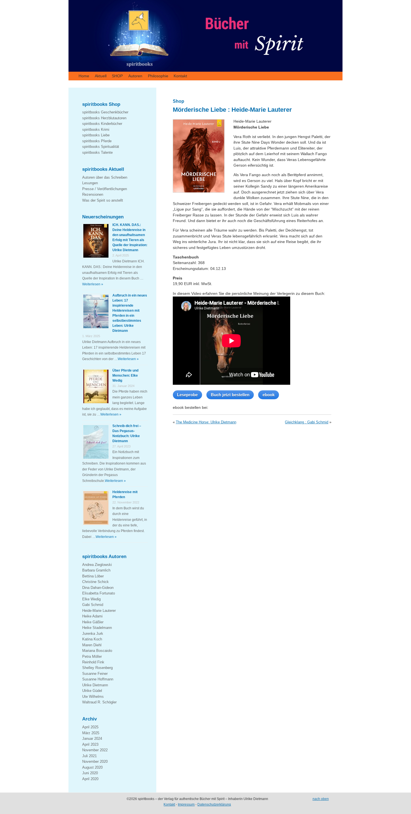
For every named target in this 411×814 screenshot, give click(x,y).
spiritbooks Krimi (95, 129)
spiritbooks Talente (97, 152)
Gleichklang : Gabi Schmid (306, 422)
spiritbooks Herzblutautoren (104, 118)
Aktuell (101, 76)
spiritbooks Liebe (96, 135)
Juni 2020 (90, 773)
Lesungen (90, 183)
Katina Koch (92, 639)
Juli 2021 (89, 756)
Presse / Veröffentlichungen (104, 189)
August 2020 (92, 767)
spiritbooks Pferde (97, 141)
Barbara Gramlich (96, 570)
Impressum (186, 804)
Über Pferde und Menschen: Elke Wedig (125, 375)
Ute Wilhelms (93, 696)
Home (84, 76)
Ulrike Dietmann (95, 685)
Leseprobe (187, 394)
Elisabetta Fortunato (98, 593)
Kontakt (180, 76)
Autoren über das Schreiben (104, 177)
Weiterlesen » (92, 284)
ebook (269, 394)
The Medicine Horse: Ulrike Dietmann (206, 422)
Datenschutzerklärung (214, 804)
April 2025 (90, 727)
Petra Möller (92, 656)
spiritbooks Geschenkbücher (105, 112)
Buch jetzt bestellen (230, 394)
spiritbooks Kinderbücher (102, 124)
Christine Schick (95, 582)
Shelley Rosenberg (97, 668)
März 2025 (90, 733)
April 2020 (90, 779)
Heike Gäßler (92, 622)
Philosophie (158, 76)
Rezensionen (92, 194)
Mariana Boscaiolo (97, 651)
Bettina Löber (93, 576)
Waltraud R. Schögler (99, 702)
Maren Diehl (91, 645)
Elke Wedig (91, 599)
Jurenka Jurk (92, 633)
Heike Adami (92, 616)
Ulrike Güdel (92, 691)
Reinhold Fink (93, 662)
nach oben (321, 799)
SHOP (117, 76)
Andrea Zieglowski (97, 565)
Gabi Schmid (92, 605)
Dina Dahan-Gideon (98, 588)
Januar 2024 (92, 738)
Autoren (135, 76)
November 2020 (95, 761)
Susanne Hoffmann (97, 679)
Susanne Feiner (95, 673)
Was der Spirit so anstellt (102, 200)
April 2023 (90, 744)
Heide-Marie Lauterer (99, 610)
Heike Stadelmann (97, 628)
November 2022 (95, 750)
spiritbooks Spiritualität (100, 146)
